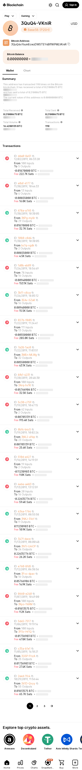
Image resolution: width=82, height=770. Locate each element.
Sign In (73, 5)
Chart (27, 70)
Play (7, 15)
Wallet (10, 70)
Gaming (25, 15)
